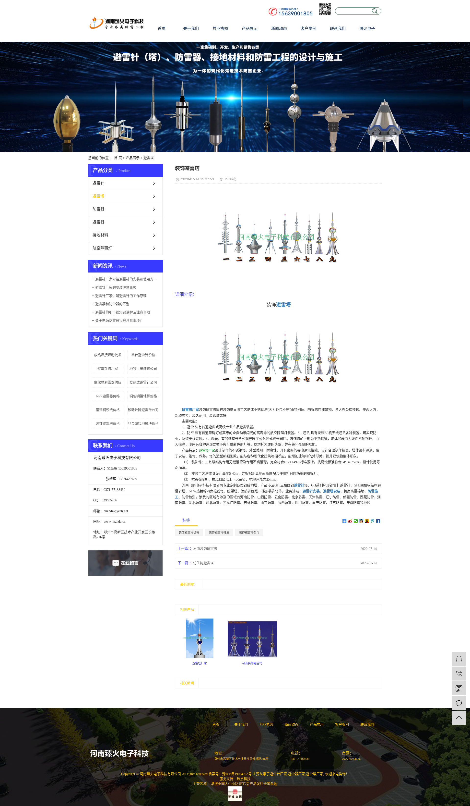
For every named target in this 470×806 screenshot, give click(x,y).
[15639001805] (459, 674)
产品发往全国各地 (263, 784)
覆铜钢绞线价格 (108, 410)
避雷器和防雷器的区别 (112, 304)
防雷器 (98, 209)
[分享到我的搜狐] (367, 521)
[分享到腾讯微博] (373, 521)
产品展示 (250, 28)
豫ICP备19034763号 (237, 774)
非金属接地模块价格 (143, 423)
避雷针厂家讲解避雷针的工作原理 (121, 296)
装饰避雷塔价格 (108, 423)
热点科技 (243, 779)
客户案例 (308, 28)
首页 (161, 28)
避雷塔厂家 (207, 450)
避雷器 (98, 222)
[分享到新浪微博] (350, 521)
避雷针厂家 (278, 774)
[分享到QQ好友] (361, 521)
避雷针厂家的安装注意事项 (115, 287)
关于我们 (191, 28)
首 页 (118, 158)
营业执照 (220, 28)
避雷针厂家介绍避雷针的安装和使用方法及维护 (127, 279)
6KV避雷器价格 (108, 396)
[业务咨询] (459, 659)
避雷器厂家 (296, 774)
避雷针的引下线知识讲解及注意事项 (122, 312)
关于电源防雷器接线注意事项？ (119, 320)
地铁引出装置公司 (143, 369)
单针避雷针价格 (143, 355)
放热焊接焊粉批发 (107, 355)
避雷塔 (148, 158)
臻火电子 (367, 28)
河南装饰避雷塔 (205, 548)
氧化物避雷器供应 (107, 382)
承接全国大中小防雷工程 (230, 784)
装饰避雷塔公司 (249, 532)
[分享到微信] (356, 521)
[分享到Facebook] (378, 521)
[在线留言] (459, 703)
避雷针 (98, 183)
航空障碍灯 (102, 248)
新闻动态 (279, 28)
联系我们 (338, 28)
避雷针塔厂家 (107, 369)
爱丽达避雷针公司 (143, 382)
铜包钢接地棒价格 (143, 396)
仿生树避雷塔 (203, 563)
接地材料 (100, 235)
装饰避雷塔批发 (219, 532)
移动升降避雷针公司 (143, 410)
